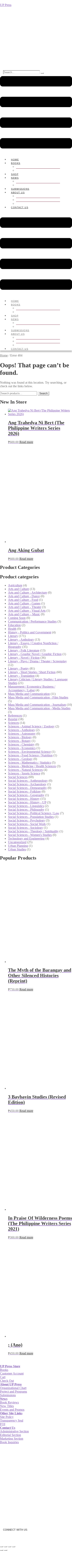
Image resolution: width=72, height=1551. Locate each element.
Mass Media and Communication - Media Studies (39, 708)
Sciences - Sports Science (24, 773)
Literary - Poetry (18, 668)
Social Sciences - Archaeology (27, 784)
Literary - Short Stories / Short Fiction (32, 672)
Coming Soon (17, 618)
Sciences (13, 722)
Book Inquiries (9, 1442)
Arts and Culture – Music (24, 614)
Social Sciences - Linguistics (26, 806)
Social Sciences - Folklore (24, 791)
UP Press (5, 5)
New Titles (7, 1406)
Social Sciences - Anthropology (28, 780)
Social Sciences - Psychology (26, 820)
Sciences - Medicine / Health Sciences (32, 766)
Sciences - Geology (20, 759)
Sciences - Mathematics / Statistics (29, 762)
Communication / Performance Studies (32, 621)
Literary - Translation (21, 675)
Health (12, 628)
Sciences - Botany (19, 741)
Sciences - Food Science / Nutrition (30, 755)
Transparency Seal (11, 1420)
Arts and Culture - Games (24, 603)
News (15, 178)
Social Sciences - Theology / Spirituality (33, 831)
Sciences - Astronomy (22, 733)
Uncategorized (17, 842)
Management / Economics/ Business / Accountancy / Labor (31, 688)
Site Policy (7, 1417)
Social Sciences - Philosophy (26, 809)
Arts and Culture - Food (23, 599)
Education (14, 625)
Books (15, 163)
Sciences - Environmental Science (29, 751)
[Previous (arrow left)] (1, 1550)
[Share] (9, 1546)
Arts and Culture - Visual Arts (27, 610)
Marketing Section (11, 1438)
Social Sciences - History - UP (27, 802)
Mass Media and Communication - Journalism (37, 704)
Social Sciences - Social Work (27, 824)
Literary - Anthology (21, 639)
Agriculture (15, 585)
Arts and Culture (18, 589)
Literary (13, 636)
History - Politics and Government (29, 632)
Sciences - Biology (20, 737)
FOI (2, 1424)
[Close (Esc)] (13, 1546)
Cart (2, 1377)
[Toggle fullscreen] (5, 1546)
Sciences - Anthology (21, 730)
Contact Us (19, 207)
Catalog (29, 170)
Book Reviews (9, 1402)
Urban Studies (17, 849)
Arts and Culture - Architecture (27, 592)
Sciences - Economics (22, 748)
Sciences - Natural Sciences (25, 769)
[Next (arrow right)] (5, 1550)
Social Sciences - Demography (27, 788)
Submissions (8, 1395)
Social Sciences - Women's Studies (30, 835)
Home (4, 355)
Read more (26, 442)
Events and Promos (12, 1409)
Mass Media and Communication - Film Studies (38, 697)
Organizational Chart (40, 200)
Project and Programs (13, 1391)
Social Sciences (18, 777)
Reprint (12, 719)
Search (43, 393)
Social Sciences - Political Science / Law (33, 813)
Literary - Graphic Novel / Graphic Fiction (35, 654)
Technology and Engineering (26, 838)
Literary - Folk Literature (23, 650)
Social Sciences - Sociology (25, 827)
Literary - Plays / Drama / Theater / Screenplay (37, 661)
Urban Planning (18, 845)
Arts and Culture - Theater (24, 607)
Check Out (7, 1380)
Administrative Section (14, 1431)
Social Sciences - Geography (26, 795)
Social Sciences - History (24, 798)
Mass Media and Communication (29, 694)
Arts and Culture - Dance (24, 596)
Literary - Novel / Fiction (24, 657)
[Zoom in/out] (1, 1546)
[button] (36, 112)
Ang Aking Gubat (12, 26)
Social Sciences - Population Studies (31, 817)
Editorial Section (10, 1435)
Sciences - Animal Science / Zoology (31, 726)
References (15, 715)
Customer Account (12, 1373)
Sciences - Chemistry (21, 744)
